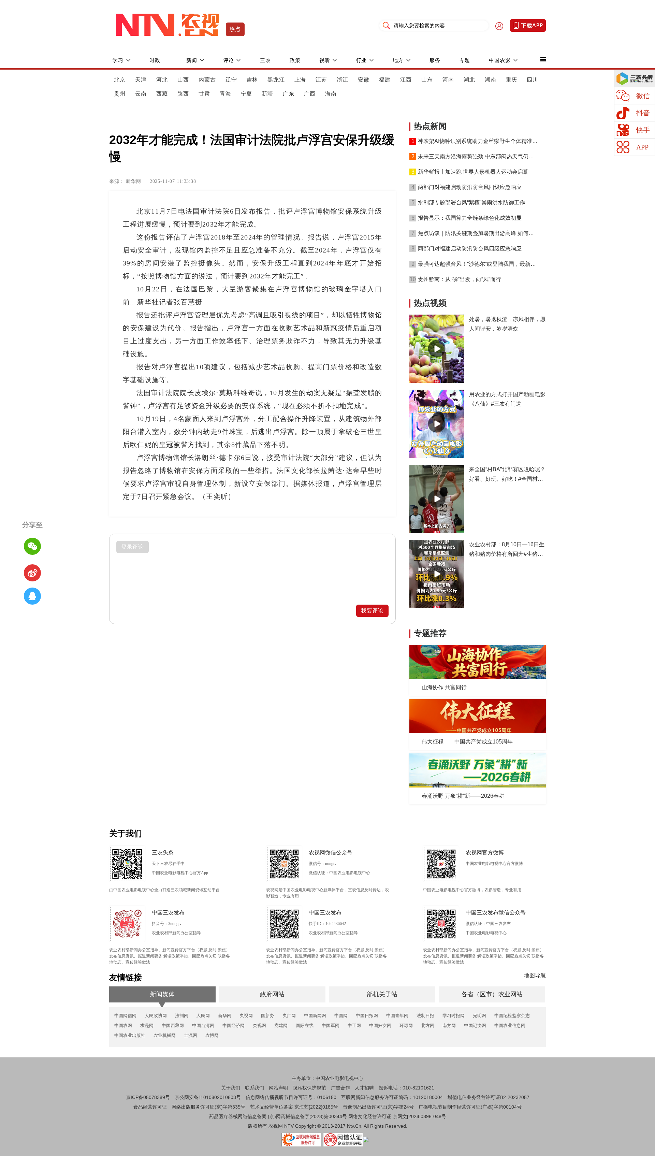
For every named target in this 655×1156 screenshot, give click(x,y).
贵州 (120, 94)
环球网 (406, 1025)
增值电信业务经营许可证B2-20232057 (488, 1097)
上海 (300, 80)
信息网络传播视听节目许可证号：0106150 (291, 1097)
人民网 (203, 1015)
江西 (406, 80)
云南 (141, 94)
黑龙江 (276, 80)
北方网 (427, 1025)
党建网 (281, 1025)
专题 (464, 60)
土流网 (190, 1035)
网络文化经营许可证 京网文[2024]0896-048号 (397, 1116)
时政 (154, 60)
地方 (398, 60)
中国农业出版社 (129, 1035)
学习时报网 (453, 1015)
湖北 (469, 80)
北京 (120, 80)
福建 (385, 80)
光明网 (479, 1015)
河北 (162, 80)
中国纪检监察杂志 (512, 1015)
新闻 (191, 60)
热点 (235, 29)
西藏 (162, 94)
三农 (265, 60)
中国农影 (500, 60)
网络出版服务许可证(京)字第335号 (208, 1107)
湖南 (490, 80)
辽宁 (231, 80)
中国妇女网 (380, 1025)
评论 (228, 60)
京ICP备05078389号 (148, 1097)
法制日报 (425, 1015)
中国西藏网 (173, 1025)
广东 (288, 94)
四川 (532, 80)
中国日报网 (367, 1015)
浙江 (342, 80)
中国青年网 (397, 1015)
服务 (435, 60)
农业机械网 (165, 1035)
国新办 (267, 1015)
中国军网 (330, 1025)
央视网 (246, 1015)
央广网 (289, 1015)
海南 (331, 94)
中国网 (341, 1015)
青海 (225, 94)
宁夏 (246, 94)
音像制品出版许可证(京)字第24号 (378, 1107)
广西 (310, 94)
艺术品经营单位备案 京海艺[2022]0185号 (294, 1107)
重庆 (512, 80)
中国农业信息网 (509, 1025)
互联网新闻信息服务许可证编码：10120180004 (392, 1097)
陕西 (183, 94)
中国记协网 (475, 1025)
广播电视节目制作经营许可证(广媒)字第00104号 (470, 1107)
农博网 (212, 1035)
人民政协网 (156, 1015)
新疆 (267, 94)
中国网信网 (125, 1015)
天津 (141, 80)
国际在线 (305, 1025)
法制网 (181, 1015)
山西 (183, 80)
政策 (295, 60)
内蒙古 (207, 80)
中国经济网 (233, 1025)
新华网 (224, 1015)
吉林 (252, 80)
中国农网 (123, 1025)
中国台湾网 (203, 1025)
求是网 (147, 1025)
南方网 (449, 1025)
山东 (427, 80)
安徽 (363, 80)
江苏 (321, 80)
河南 (448, 80)
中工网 (354, 1025)
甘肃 (204, 94)
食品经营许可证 (150, 1107)
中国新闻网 (315, 1015)
